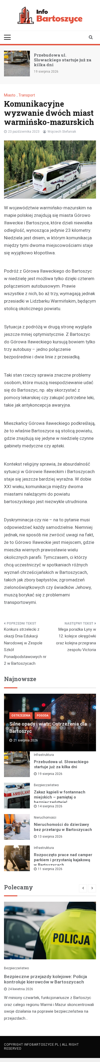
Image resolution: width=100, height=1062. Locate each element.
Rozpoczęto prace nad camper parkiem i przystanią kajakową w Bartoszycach (63, 859)
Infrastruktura (44, 755)
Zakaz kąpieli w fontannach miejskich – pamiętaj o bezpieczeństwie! (59, 797)
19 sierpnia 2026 (50, 774)
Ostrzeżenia (20, 715)
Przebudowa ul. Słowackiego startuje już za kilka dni (62, 59)
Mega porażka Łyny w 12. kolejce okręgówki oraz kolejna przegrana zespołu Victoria (76, 639)
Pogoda (43, 715)
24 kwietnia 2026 (20, 989)
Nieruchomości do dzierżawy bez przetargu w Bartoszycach (63, 827)
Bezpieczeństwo (46, 785)
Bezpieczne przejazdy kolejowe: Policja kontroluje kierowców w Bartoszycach (45, 979)
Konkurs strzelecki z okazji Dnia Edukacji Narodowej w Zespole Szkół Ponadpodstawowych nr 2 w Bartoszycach (25, 646)
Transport (26, 95)
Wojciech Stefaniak (61, 131)
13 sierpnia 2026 (50, 836)
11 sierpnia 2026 (50, 869)
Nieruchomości (45, 817)
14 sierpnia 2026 (50, 806)
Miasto (9, 95)
